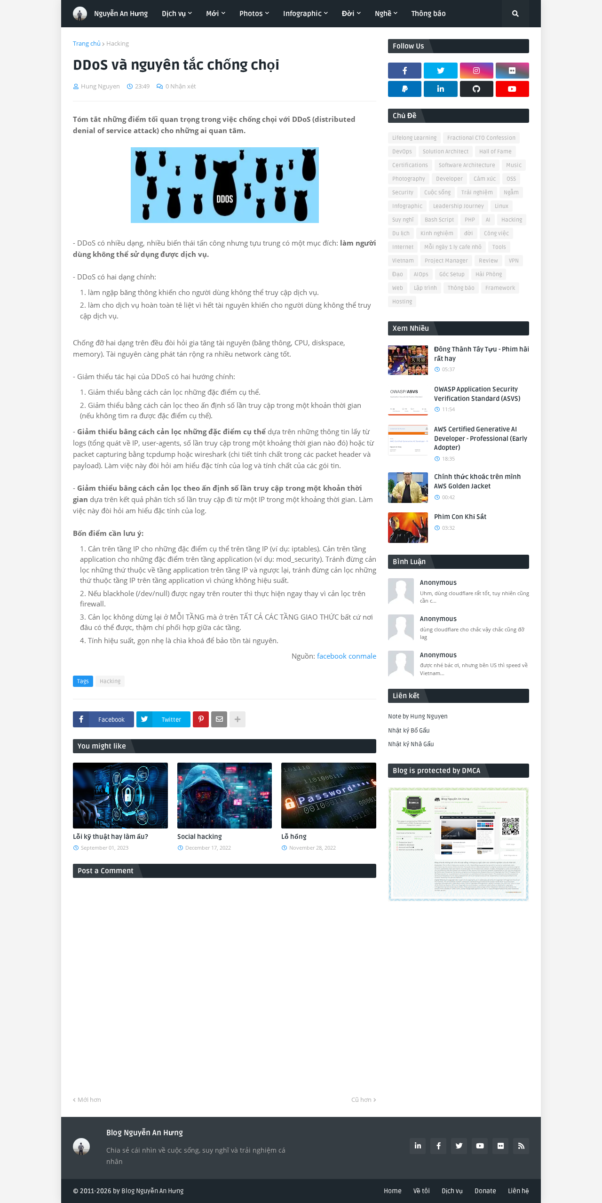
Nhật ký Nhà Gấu (411, 744)
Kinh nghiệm (436, 233)
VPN (514, 260)
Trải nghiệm (477, 192)
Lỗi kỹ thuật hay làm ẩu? (110, 837)
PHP (470, 219)
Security (402, 192)
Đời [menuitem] (348, 13)
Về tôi (421, 1191)
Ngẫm (511, 192)
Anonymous (438, 583)
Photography (408, 179)
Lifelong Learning (414, 138)
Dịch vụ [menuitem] (174, 13)
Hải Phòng (488, 274)
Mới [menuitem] (212, 13)
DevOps (402, 151)
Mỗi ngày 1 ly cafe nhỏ (453, 247)
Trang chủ (87, 43)
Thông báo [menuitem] (429, 13)
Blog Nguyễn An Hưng (152, 1191)
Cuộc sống (437, 192)
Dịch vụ (452, 1191)
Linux (501, 206)
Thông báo (461, 288)
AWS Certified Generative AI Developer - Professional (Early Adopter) (480, 438)
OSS (511, 179)
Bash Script (439, 219)
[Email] (219, 719)
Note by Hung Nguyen (418, 716)
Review (488, 260)
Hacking (117, 43)
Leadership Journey (458, 206)
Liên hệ (518, 1191)
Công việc (496, 233)
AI (488, 219)
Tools (499, 247)
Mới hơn (89, 1099)
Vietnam (403, 260)
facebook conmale (346, 656)
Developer (449, 179)
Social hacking (199, 837)
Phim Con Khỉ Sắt (460, 517)
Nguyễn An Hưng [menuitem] (121, 13)
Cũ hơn (361, 1099)
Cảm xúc (485, 179)
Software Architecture (467, 165)
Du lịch (401, 233)
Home (393, 1191)
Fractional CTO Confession (481, 138)
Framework (500, 288)
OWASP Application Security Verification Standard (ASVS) (477, 394)
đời (468, 233)
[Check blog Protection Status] (458, 899)
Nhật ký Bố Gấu (409, 730)
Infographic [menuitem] (302, 13)
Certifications (410, 165)
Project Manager (446, 260)
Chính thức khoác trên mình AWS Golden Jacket (477, 481)
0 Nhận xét (181, 86)
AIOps (421, 274)
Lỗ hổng (294, 837)
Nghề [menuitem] (383, 13)
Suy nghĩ (403, 219)
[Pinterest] (201, 719)
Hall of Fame (495, 151)
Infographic (407, 206)
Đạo (397, 274)
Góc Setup (452, 274)
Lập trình (425, 288)
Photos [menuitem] (251, 13)
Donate (485, 1191)
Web (397, 288)
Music (514, 165)
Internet (402, 247)
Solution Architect (445, 151)
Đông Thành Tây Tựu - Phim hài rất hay (481, 354)
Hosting (402, 301)
